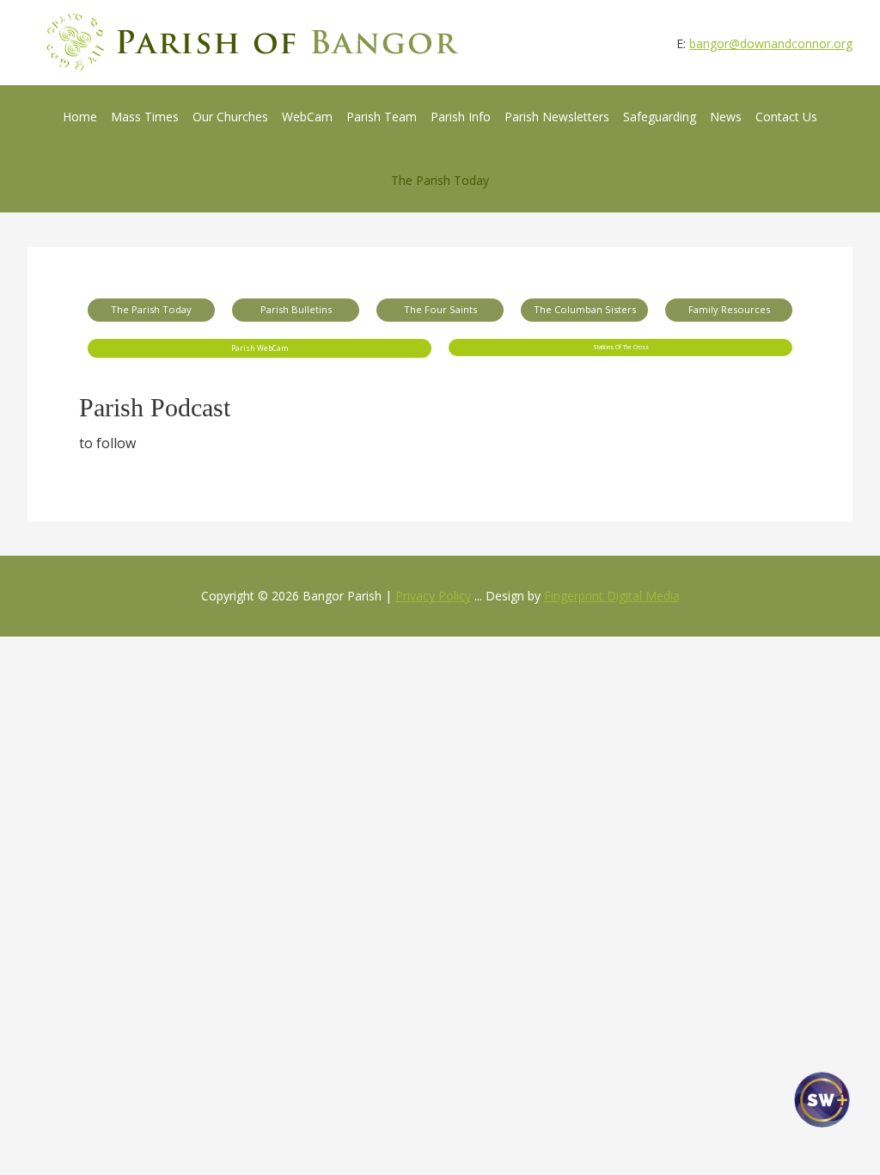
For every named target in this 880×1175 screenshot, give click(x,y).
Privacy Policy (433, 596)
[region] (440, 328)
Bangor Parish (254, 42)
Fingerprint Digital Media (612, 596)
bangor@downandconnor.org (770, 43)
